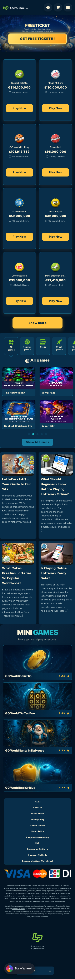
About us (37, 807)
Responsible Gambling (37, 837)
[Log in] (48, 7)
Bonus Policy (37, 831)
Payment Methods (37, 855)
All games (40, 360)
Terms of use (37, 813)
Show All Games (37, 442)
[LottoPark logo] (15, 7)
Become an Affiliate (37, 849)
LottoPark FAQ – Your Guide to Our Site (16, 484)
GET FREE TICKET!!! (37, 39)
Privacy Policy (37, 819)
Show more (38, 323)
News (37, 802)
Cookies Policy (37, 825)
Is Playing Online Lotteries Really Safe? (54, 573)
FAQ (37, 843)
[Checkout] (59, 7)
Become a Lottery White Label (37, 861)
